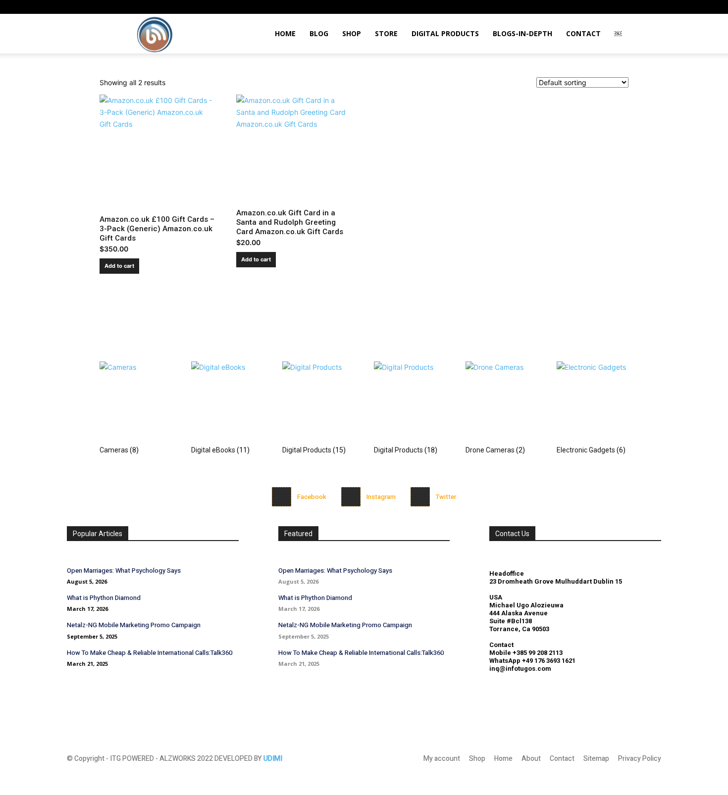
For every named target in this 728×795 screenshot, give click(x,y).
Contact (583, 33)
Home (285, 33)
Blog (319, 33)
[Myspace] (588, 7)
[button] (557, 6)
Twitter (446, 496)
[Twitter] (420, 496)
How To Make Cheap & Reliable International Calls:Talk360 (149, 652)
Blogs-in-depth (522, 33)
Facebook (311, 496)
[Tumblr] (621, 7)
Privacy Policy (639, 758)
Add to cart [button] (119, 265)
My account (441, 758)
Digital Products (445, 33)
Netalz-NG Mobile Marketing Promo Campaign (134, 625)
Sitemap (596, 758)
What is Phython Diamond (104, 597)
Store (386, 33)
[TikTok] (604, 7)
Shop (351, 33)
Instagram (381, 496)
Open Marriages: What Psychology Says (124, 570)
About (531, 758)
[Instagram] (572, 7)
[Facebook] (281, 496)
